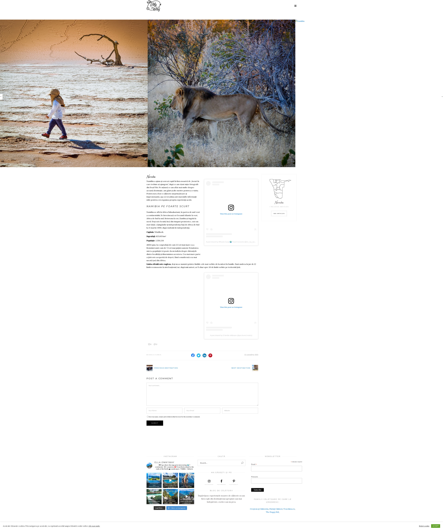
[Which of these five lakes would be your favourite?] (170, 480)
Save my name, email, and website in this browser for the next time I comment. (174, 417)
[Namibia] (221, 21)
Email (254, 464)
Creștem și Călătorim (259, 509)
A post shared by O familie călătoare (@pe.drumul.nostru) (231, 335)
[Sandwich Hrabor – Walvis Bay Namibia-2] (369, 93)
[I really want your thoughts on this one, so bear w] (186, 480)
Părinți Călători (276, 509)
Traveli (286, 509)
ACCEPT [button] (436, 526)
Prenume (254, 477)
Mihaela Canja (154, 354)
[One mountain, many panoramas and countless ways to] (170, 496)
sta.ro (292, 509)
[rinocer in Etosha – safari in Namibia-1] (74, 93)
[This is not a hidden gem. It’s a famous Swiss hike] (186, 496)
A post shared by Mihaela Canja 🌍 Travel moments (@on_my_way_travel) (233, 242)
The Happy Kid (272, 512)
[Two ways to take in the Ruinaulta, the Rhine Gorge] (154, 496)
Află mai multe (94, 526)
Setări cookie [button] (424, 526)
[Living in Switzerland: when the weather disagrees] (154, 480)
